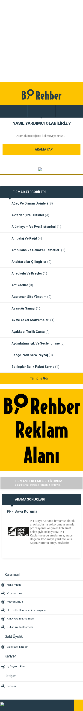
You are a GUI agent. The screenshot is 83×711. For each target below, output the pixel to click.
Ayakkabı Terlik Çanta (31, 332)
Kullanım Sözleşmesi (20, 627)
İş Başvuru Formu (17, 666)
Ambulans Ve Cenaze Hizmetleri (38, 250)
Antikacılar (22, 285)
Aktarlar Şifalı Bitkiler (30, 215)
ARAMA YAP (43, 149)
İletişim (11, 686)
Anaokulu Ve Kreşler (29, 273)
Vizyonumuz (14, 593)
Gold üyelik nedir (17, 646)
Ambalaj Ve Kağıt (27, 238)
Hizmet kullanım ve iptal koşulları (27, 610)
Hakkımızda (14, 584)
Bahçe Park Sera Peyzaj (32, 355)
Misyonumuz (15, 601)
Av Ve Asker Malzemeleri (33, 320)
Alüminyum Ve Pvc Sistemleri (36, 227)
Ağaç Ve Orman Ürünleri (32, 203)
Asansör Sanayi (26, 308)
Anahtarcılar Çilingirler (31, 262)
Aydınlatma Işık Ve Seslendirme (38, 343)
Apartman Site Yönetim (31, 297)
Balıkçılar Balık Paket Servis (35, 367)
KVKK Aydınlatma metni (21, 618)
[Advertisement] (41, 41)
